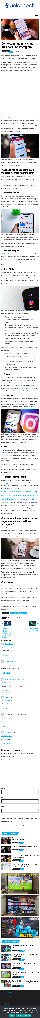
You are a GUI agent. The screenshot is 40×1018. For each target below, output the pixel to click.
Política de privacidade (24, 1015)
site (12, 317)
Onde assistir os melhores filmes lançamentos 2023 (25, 964)
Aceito (12, 1015)
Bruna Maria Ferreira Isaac (13, 679)
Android (25, 391)
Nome (3, 788)
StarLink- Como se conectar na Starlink (24, 847)
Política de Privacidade (11, 993)
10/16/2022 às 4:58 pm (6, 682)
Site (2, 807)
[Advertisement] (20, 96)
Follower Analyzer (8, 254)
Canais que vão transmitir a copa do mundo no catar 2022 (19, 495)
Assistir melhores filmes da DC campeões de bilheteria (23, 839)
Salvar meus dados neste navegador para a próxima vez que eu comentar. (19, 820)
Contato (6, 1005)
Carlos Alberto (9, 644)
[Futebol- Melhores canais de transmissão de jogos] (6, 975)
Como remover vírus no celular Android (33, 630)
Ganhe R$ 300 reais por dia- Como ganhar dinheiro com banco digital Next (25, 982)
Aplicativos (14, 613)
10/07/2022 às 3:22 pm (6, 647)
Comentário (5, 760)
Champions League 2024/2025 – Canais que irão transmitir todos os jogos (6, 633)
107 (21, 959)
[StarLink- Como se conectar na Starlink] (6, 849)
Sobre (6, 1001)
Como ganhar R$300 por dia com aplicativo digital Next (24, 955)
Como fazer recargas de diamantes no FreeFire (24, 947)
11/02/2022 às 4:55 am (6, 736)
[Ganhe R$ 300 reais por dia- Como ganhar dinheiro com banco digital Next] (6, 983)
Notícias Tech (23, 613)
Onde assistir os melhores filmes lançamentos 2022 (17, 499)
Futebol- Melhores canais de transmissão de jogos (25, 973)
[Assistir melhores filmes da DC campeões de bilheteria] (6, 840)
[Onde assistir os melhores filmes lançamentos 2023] (6, 966)
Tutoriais (19, 617)
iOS (25, 442)
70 (21, 977)
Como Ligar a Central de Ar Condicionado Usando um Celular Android (25, 865)
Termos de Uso (8, 997)
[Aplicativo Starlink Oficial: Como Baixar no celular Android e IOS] (6, 858)
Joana (6, 697)
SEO (17, 51)
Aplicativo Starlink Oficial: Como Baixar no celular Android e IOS (25, 856)
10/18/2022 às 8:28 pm (6, 700)
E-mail (3, 797)
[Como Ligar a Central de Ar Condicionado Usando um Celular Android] (6, 867)
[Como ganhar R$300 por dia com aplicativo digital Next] (6, 957)
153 (21, 950)
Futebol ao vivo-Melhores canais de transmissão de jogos (19, 492)
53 (21, 986)
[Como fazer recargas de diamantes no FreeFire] (6, 948)
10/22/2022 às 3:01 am (6, 718)
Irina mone (8, 732)
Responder (6, 655)
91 (21, 968)
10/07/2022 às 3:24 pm (6, 665)
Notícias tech (11, 618)
